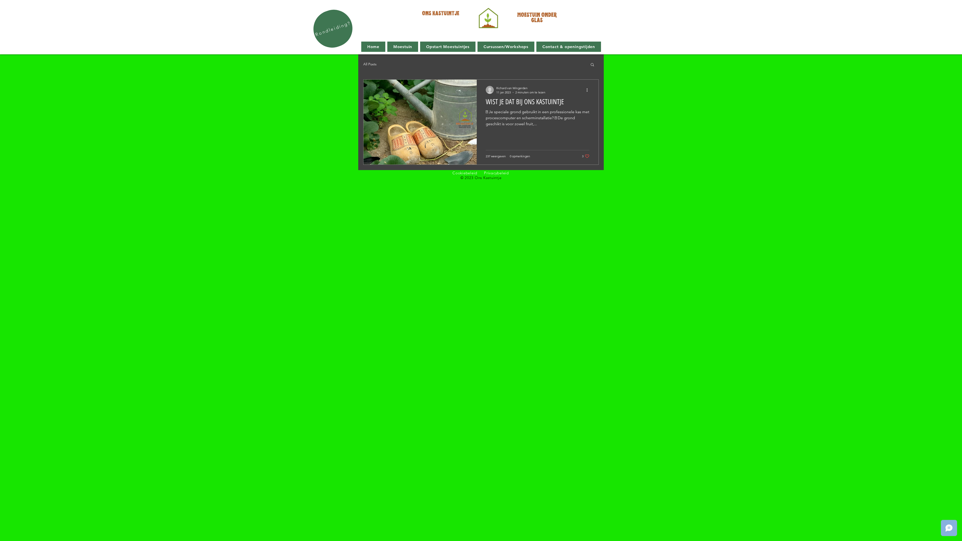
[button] (592, 65)
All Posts (370, 64)
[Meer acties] (589, 90)
